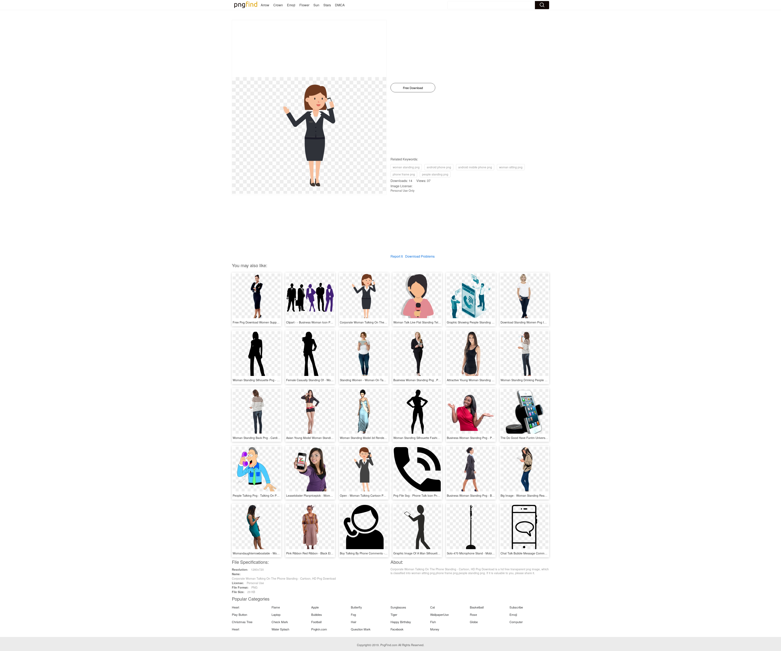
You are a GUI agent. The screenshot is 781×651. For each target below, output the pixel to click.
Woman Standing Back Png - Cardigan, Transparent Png (269, 438)
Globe (474, 622)
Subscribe (516, 607)
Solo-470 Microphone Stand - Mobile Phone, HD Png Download (487, 553)
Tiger (393, 614)
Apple (315, 607)
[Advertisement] (309, 48)
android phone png (439, 167)
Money (434, 629)
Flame (276, 607)
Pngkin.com (319, 629)
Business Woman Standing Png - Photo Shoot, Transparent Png (488, 438)
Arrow (265, 5)
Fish (433, 622)
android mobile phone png (475, 167)
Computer (516, 622)
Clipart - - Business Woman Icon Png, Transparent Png (321, 322)
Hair (353, 622)
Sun (316, 5)
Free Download (413, 88)
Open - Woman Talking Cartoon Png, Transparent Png (375, 495)
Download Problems (420, 256)
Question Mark (361, 629)
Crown (278, 5)
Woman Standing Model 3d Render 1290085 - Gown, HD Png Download (386, 438)
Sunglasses (398, 607)
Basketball (477, 607)
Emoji (291, 5)
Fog (353, 614)
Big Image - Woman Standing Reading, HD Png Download (538, 495)
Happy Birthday (400, 622)
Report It (396, 256)
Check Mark (280, 622)
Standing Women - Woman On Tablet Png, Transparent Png (378, 380)
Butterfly (356, 607)
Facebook (397, 629)
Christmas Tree (242, 622)
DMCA (340, 5)
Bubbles (316, 614)
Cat (432, 607)
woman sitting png (510, 167)
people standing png (435, 174)
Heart (235, 607)
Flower (304, 5)
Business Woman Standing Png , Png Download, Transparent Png (435, 380)
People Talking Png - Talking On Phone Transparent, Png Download (276, 495)
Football (316, 622)
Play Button (239, 614)
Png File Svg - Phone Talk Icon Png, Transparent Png (427, 495)
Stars (327, 5)
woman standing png (406, 167)
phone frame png (404, 174)
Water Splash (280, 629)
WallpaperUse (439, 614)
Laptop (276, 614)
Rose (473, 614)
